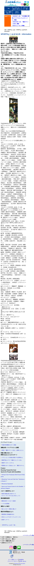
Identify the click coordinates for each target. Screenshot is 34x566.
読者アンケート (5, 519)
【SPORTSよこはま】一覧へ (9, 525)
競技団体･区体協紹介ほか (8, 514)
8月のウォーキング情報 (18, 25)
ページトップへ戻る (29, 535)
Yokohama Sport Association (19, 563)
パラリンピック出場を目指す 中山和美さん (12, 457)
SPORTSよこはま (11, 29)
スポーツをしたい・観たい (8, 539)
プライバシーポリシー (13, 561)
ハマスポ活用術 (5, 503)
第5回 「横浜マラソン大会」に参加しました (13, 450)
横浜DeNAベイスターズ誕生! (9, 501)
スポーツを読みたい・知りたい (9, 537)
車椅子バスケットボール (8, 462)
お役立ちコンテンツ (6, 542)
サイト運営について (13, 559)
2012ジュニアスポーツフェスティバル (11, 517)
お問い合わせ (23, 561)
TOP (8, 8)
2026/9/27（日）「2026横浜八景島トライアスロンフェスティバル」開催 (20, 18)
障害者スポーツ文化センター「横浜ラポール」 (13, 465)
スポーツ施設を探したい (7, 540)
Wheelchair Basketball (7, 483)
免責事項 (21, 559)
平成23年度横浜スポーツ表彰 (9, 445)
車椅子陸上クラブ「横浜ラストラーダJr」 (12, 460)
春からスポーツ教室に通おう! (9, 509)
